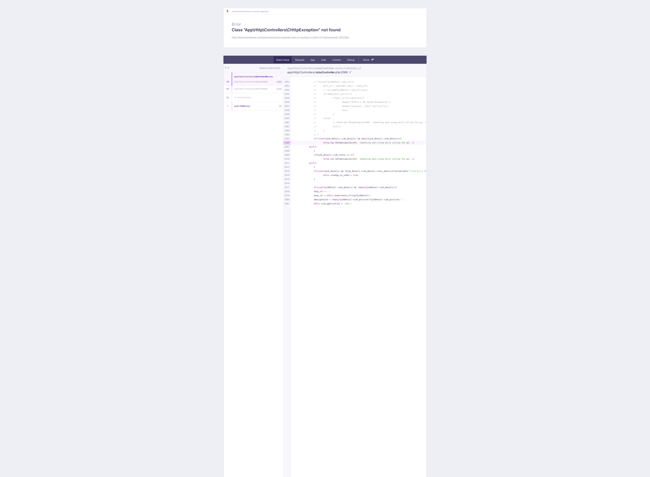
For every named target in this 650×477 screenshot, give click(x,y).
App (312, 59)
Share (366, 59)
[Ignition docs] (229, 11)
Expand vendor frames (269, 68)
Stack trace (282, 59)
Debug (351, 59)
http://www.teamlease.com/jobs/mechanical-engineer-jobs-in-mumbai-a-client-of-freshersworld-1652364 (290, 37)
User (323, 59)
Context (336, 59)
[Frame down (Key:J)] (228, 68)
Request (299, 59)
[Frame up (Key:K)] (226, 68)
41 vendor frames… (243, 97)
